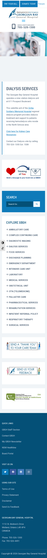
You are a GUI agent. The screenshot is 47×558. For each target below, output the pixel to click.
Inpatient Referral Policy (23, 314)
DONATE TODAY (29, 4)
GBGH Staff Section (11, 429)
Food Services (17, 252)
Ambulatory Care (19, 229)
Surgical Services (19, 325)
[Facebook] (13, 472)
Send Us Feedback (10, 507)
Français (41, 4)
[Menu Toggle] (23, 21)
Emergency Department (22, 263)
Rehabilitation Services (22, 308)
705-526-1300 (26, 27)
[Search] (36, 204)
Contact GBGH (8, 435)
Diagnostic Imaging (20, 241)
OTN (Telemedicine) (19, 291)
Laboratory (16, 274)
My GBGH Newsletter (11, 441)
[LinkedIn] (21, 472)
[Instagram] (28, 472)
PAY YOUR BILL (10, 4)
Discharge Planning (20, 258)
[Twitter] (5, 472)
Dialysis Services (18, 246)
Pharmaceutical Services (23, 302)
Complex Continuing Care (23, 235)
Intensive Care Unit (19, 269)
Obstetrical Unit (18, 286)
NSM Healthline (9, 447)
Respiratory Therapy (21, 319)
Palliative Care (17, 297)
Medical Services (18, 280)
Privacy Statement (10, 495)
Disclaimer (7, 501)
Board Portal (7, 453)
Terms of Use (8, 489)
